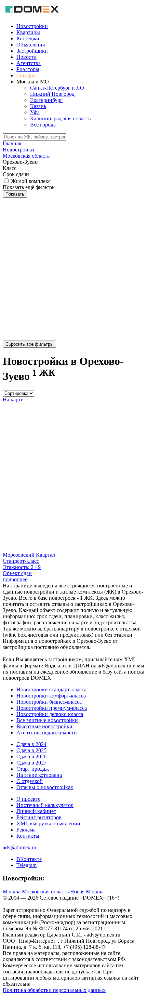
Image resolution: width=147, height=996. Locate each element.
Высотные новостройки (44, 726)
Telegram (26, 865)
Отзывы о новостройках (44, 787)
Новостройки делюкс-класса (49, 714)
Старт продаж (32, 769)
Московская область (45, 891)
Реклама (26, 830)
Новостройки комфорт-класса (51, 696)
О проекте (28, 799)
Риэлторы (27, 69)
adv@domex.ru (19, 847)
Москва (12, 891)
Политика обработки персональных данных (54, 990)
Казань (38, 106)
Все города (43, 125)
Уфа (35, 112)
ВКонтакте (29, 859)
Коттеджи (27, 38)
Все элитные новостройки (47, 720)
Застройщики (32, 51)
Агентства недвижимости (46, 732)
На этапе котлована (39, 775)
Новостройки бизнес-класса (49, 702)
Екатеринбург (46, 100)
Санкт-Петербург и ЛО (57, 88)
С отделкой (29, 781)
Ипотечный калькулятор (45, 805)
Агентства (28, 63)
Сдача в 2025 (31, 750)
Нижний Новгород (52, 94)
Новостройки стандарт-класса (51, 689)
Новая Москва (87, 891)
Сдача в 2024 (31, 744)
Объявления (30, 45)
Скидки (25, 75)
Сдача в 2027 (31, 763)
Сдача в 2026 (31, 756)
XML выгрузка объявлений (48, 823)
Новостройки (32, 26)
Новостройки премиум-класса (51, 708)
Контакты (27, 836)
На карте (13, 399)
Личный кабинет (36, 811)
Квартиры (28, 32)
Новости (26, 57)
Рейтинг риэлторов (39, 817)
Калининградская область (60, 118)
